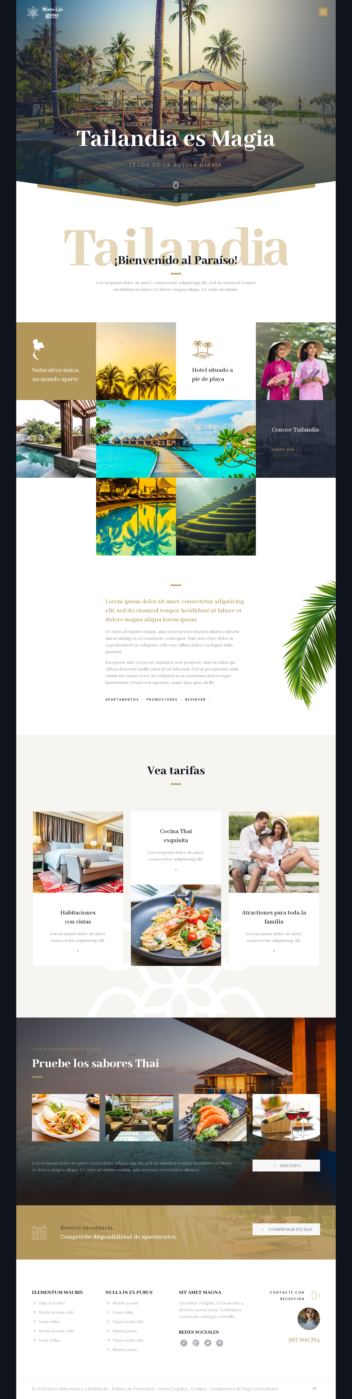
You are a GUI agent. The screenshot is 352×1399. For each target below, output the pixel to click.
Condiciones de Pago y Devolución (244, 1388)
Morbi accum (125, 1303)
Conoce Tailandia (295, 430)
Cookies (198, 1388)
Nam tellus (49, 1321)
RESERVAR (195, 699)
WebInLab (98, 1388)
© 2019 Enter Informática (57, 1388)
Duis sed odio (52, 1303)
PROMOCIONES (163, 699)
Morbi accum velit (56, 1312)
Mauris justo (124, 1330)
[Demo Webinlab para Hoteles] (46, 12)
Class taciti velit (127, 1321)
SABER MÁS (284, 449)
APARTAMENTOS (123, 699)
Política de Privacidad (133, 1388)
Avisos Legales (172, 1388)
